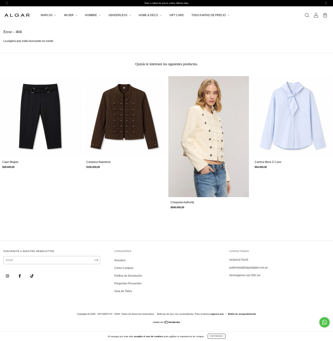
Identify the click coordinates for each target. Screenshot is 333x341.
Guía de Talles (123, 291)
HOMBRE (91, 15)
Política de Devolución (128, 275)
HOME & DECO (149, 15)
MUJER (69, 15)
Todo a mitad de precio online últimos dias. (166, 3)
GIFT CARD (176, 15)
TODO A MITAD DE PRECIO (208, 15)
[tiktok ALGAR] (32, 276)
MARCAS (47, 15)
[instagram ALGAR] (7, 276)
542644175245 (238, 259)
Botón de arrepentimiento (242, 314)
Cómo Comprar (123, 268)
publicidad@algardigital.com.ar (248, 267)
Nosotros (119, 260)
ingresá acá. (217, 314)
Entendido (216, 336)
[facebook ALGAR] (20, 276)
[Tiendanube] (166, 322)
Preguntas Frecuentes (128, 283)
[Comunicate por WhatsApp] (324, 322)
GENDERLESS (118, 15)
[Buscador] (307, 15)
